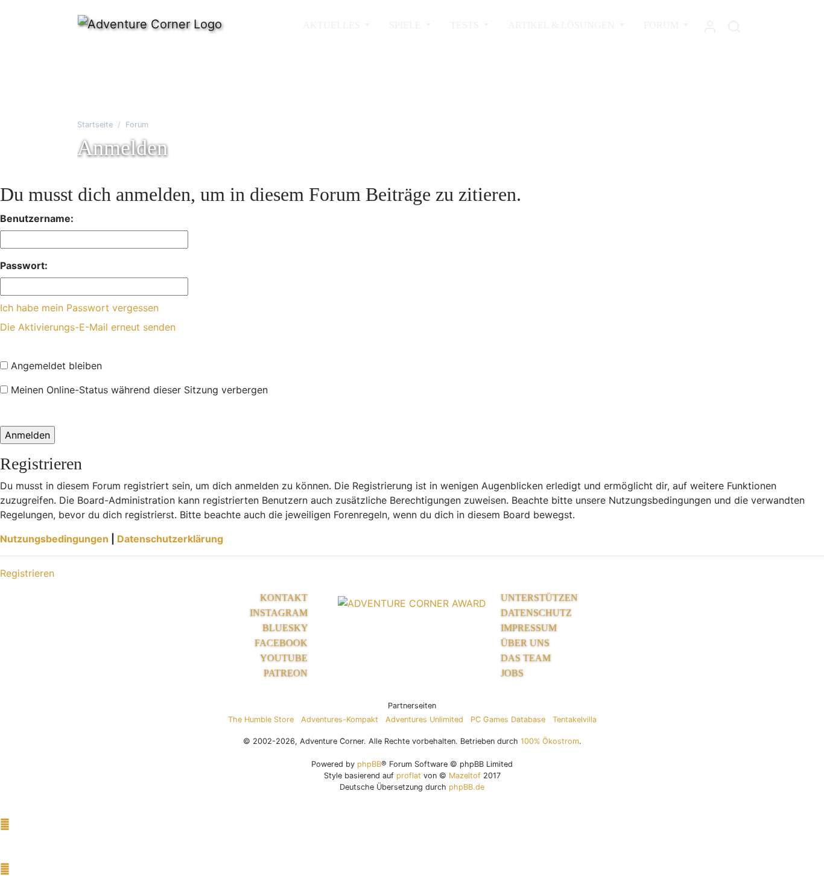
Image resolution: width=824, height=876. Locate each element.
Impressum (529, 628)
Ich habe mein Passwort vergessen (79, 308)
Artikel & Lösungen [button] (562, 25)
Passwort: (24, 265)
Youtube (285, 658)
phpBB (369, 764)
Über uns (525, 643)
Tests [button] (465, 25)
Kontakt (285, 597)
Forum (136, 124)
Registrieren (27, 573)
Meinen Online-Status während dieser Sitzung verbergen (138, 390)
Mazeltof (465, 775)
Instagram (280, 613)
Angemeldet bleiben (55, 366)
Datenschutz (536, 613)
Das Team (526, 658)
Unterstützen (539, 597)
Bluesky (286, 628)
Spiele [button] (406, 25)
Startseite (95, 124)
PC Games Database (508, 719)
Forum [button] (662, 25)
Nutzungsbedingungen (54, 539)
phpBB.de (466, 787)
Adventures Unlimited (424, 719)
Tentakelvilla (575, 719)
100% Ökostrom (550, 741)
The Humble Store (261, 719)
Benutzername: (37, 218)
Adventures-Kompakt (339, 719)
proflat (408, 775)
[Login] (710, 23)
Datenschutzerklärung (170, 539)
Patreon (287, 673)
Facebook (282, 643)
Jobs (512, 673)
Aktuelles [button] (333, 25)
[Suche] (734, 23)
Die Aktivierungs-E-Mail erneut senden (88, 327)
